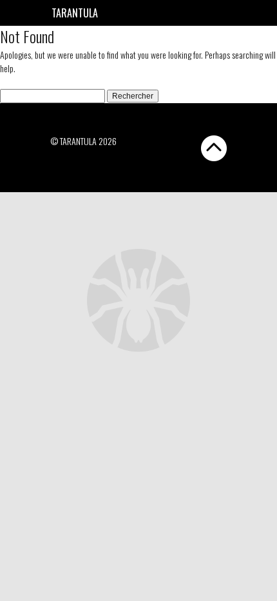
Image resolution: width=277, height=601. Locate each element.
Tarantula (75, 13)
